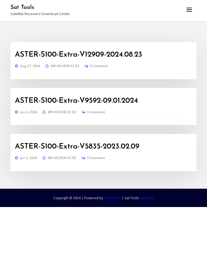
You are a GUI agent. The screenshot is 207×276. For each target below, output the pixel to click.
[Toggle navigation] (189, 9)
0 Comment (99, 66)
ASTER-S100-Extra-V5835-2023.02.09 (77, 146)
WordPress (112, 198)
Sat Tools (22, 7)
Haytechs (147, 198)
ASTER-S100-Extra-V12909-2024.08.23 (78, 54)
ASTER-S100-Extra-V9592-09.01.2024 (76, 101)
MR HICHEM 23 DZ (65, 66)
